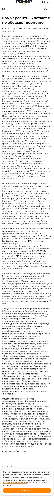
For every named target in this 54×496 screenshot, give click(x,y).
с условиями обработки (15, 482)
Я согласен (27, 490)
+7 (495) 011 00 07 (10, 467)
